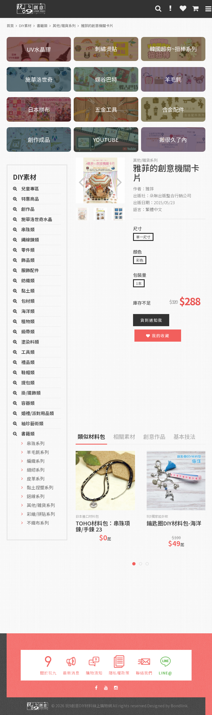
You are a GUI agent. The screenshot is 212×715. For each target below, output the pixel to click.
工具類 (28, 352)
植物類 (28, 321)
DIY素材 (25, 25)
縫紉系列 (35, 469)
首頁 (10, 25)
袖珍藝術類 (32, 423)
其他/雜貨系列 (64, 25)
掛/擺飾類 (31, 392)
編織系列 (35, 461)
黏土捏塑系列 (40, 487)
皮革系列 (35, 478)
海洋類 (28, 311)
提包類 (28, 382)
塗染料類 (30, 341)
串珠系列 (35, 443)
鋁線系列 (35, 496)
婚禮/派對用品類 (37, 413)
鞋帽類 (28, 372)
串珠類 (28, 229)
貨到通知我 (151, 320)
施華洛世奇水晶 (36, 219)
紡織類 (28, 280)
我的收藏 (159, 335)
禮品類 (28, 362)
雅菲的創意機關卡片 (97, 25)
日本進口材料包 (87, 516)
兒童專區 (30, 188)
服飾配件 (30, 270)
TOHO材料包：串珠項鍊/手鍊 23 (103, 526)
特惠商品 (30, 198)
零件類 (28, 249)
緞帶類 (28, 331)
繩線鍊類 (30, 239)
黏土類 (28, 290)
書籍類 (42, 25)
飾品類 (28, 260)
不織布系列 (38, 522)
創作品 (28, 209)
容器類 (28, 403)
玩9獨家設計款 (157, 516)
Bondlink (179, 705)
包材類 (28, 300)
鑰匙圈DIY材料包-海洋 (174, 523)
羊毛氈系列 (38, 452)
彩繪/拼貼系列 (41, 514)
